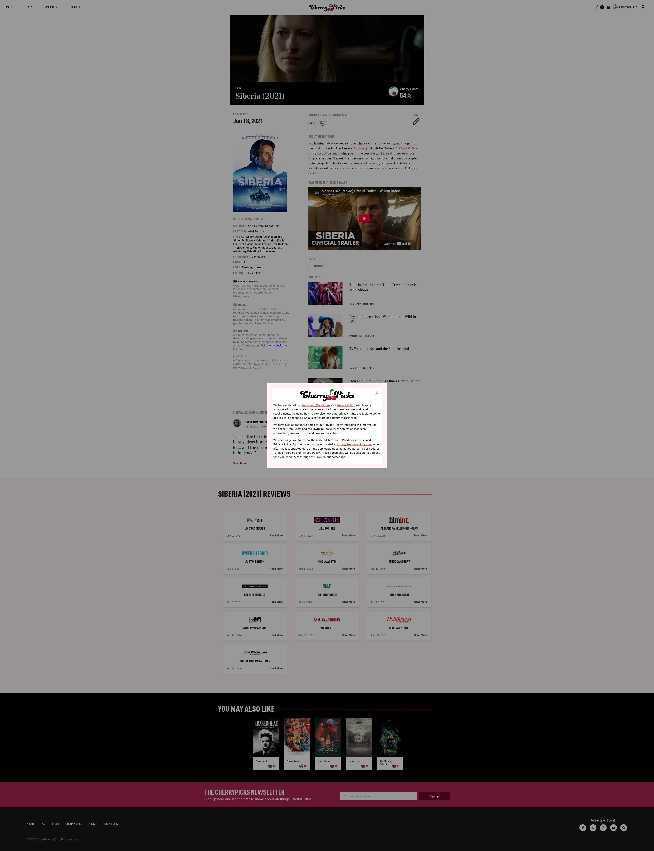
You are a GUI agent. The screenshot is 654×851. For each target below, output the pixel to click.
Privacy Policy (346, 405)
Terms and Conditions (316, 405)
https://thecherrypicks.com (354, 444)
